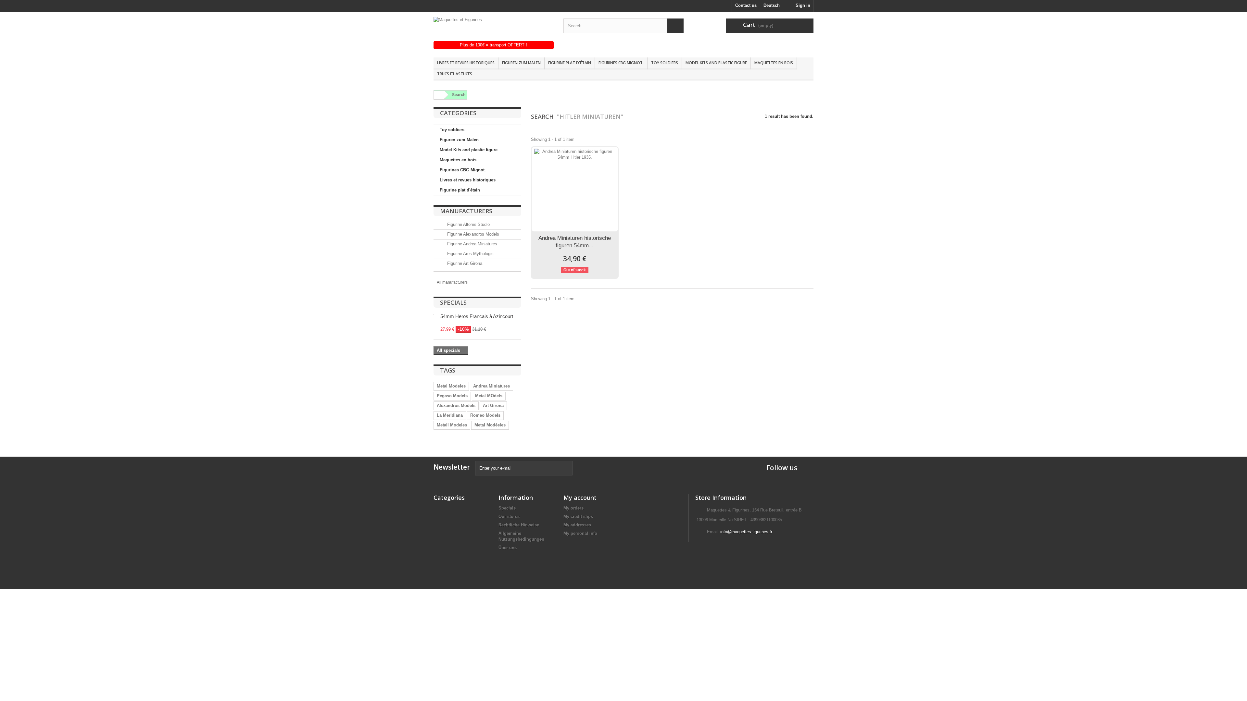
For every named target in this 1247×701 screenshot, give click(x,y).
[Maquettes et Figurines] (494, 29)
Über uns (507, 547)
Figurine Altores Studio (468, 224)
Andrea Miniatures (491, 386)
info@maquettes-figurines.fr (746, 531)
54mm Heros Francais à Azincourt (476, 316)
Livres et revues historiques (466, 63)
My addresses (577, 525)
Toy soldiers (664, 63)
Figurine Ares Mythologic (470, 253)
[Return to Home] (438, 95)
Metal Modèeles (490, 425)
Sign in (803, 5)
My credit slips (578, 516)
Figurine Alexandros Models (472, 234)
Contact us (746, 5)
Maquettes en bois (773, 63)
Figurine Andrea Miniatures (471, 243)
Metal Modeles (451, 386)
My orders (573, 508)
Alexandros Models (456, 405)
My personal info (580, 533)
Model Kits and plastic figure (716, 63)
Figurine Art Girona (464, 263)
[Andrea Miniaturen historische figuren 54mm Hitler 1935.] (575, 189)
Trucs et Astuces (454, 74)
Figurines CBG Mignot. (621, 63)
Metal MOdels (488, 395)
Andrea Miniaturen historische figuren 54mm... (574, 242)
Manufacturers (466, 211)
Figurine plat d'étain (569, 63)
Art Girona (493, 405)
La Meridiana (450, 415)
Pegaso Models (452, 395)
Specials (453, 302)
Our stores (509, 516)
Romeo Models (485, 415)
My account (580, 497)
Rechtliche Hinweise (518, 525)
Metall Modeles (452, 425)
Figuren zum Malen (521, 63)
